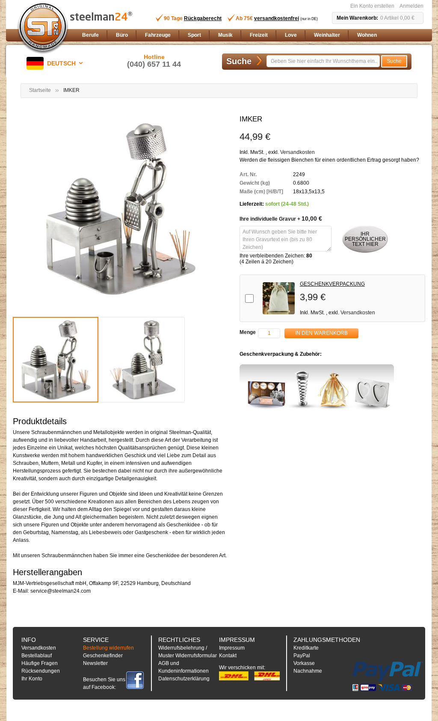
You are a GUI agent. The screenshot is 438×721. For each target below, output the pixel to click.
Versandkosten (297, 152)
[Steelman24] (43, 28)
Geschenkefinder (103, 656)
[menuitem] (90, 35)
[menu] (251, 35)
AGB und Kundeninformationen (183, 667)
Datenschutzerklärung (184, 679)
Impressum (232, 648)
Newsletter (95, 663)
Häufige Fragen (39, 663)
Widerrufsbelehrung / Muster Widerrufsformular (187, 652)
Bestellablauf (36, 656)
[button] (56, 63)
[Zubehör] (317, 388)
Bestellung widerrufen (108, 648)
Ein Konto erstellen (372, 6)
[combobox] (323, 61)
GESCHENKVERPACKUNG (332, 284)
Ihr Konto (31, 679)
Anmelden (411, 6)
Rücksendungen (40, 671)
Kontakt (228, 656)
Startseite (40, 90)
